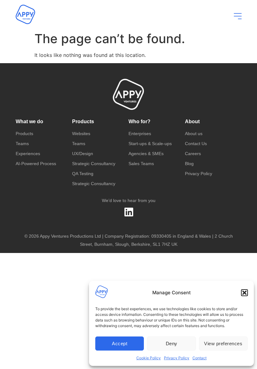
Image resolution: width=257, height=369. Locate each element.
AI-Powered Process (36, 163)
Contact (199, 358)
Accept (119, 343)
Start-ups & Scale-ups (150, 143)
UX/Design (82, 153)
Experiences (28, 153)
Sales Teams (141, 163)
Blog (189, 163)
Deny (171, 343)
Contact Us (196, 143)
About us (193, 133)
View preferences (223, 343)
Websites (81, 133)
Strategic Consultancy (93, 163)
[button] (244, 293)
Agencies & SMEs (146, 153)
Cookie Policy (148, 358)
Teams (22, 143)
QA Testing (82, 173)
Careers (193, 153)
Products (24, 133)
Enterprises (139, 133)
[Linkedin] (129, 212)
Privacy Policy (176, 358)
